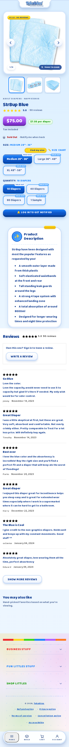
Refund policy (25, 709)
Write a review (22, 356)
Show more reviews (22, 579)
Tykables (39, 703)
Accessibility (36, 722)
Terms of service (22, 716)
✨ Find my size (36, 150)
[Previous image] (11, 43)
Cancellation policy (49, 716)
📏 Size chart (57, 150)
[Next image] (58, 43)
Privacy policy (47, 709)
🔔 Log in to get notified (34, 212)
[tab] (16, 85)
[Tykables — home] (34, 4)
